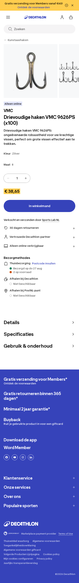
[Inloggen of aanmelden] (62, 17)
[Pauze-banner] (66, 5)
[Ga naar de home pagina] (35, 17)
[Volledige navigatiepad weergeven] (5, 40)
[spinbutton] (16, 178)
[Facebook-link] (7, 457)
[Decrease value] (8, 178)
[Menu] (8, 17)
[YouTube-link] (15, 457)
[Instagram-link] (23, 457)
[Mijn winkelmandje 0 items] (71, 17)
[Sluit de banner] (72, 5)
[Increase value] (25, 178)
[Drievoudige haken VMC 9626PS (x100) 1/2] (31, 71)
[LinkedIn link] (31, 457)
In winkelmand (39, 206)
